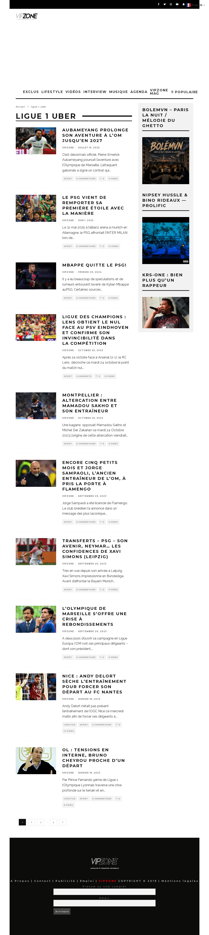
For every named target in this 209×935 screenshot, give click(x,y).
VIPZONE (68, 147)
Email (104, 898)
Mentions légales (179, 880)
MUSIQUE (118, 92)
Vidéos (73, 92)
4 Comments (83, 376)
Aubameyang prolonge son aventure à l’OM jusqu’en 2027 (95, 135)
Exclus (31, 92)
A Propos (21, 880)
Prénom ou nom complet (105, 886)
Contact (43, 880)
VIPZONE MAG (159, 91)
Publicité (66, 880)
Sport (68, 179)
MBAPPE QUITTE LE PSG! (94, 265)
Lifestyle (52, 92)
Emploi (88, 880)
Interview (95, 92)
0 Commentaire (86, 179)
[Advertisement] (104, 55)
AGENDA (139, 92)
